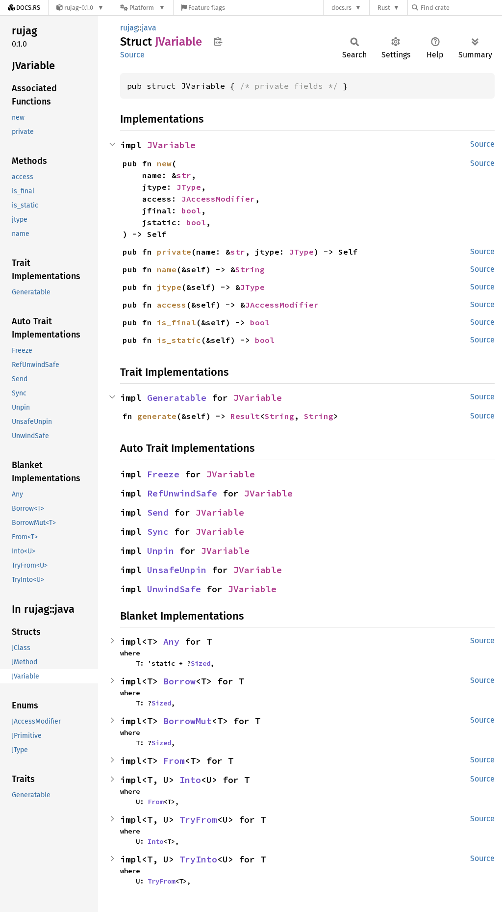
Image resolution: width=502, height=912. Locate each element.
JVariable (171, 145)
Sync (158, 531)
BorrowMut (187, 721)
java (149, 27)
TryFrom (198, 819)
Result (245, 416)
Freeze (163, 474)
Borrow (179, 681)
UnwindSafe (174, 589)
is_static (179, 340)
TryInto (198, 859)
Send (158, 512)
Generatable (176, 397)
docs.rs (341, 7)
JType (188, 187)
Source (132, 54)
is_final (176, 322)
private (174, 252)
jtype (169, 287)
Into (190, 779)
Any (171, 641)
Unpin (160, 550)
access (171, 305)
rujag (129, 27)
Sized (200, 663)
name (166, 269)
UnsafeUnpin (176, 569)
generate (156, 416)
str (183, 175)
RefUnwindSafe (182, 493)
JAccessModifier (218, 199)
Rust (383, 7)
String (250, 269)
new (164, 163)
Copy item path (218, 41)
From (174, 760)
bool (191, 210)
